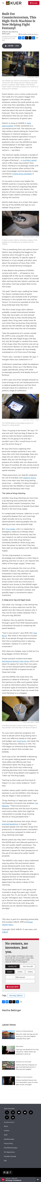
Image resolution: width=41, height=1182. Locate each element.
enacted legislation (10, 824)
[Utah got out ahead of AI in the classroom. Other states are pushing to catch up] (8, 1050)
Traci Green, (11, 529)
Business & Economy (23, 1062)
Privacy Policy (8, 1143)
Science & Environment (24, 1031)
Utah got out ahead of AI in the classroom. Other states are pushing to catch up (27, 1051)
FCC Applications (9, 1152)
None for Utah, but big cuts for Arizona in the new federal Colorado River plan (27, 1036)
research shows (29, 478)
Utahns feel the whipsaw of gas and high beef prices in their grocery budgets (26, 1067)
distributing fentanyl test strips (15, 661)
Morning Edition (16, 995)
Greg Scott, (22, 741)
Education (19, 1046)
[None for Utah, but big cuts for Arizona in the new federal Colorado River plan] (8, 1034)
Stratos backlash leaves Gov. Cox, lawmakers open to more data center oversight (27, 1082)
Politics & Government (24, 1077)
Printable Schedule (10, 1156)
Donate (34, 3)
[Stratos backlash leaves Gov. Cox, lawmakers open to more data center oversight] (8, 1080)
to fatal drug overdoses (22, 174)
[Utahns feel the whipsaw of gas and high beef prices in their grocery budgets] (8, 1065)
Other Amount (20, 977)
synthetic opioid (30, 160)
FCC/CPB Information (10, 1148)
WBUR (5, 932)
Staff (5, 1135)
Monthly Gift (12, 966)
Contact (6, 1130)
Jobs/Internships (9, 1139)
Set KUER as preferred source (29, 34)
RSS (5, 1161)
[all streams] (38, 1179)
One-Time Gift (28, 966)
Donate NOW (13, 987)
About (6, 1126)
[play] (3, 1179)
